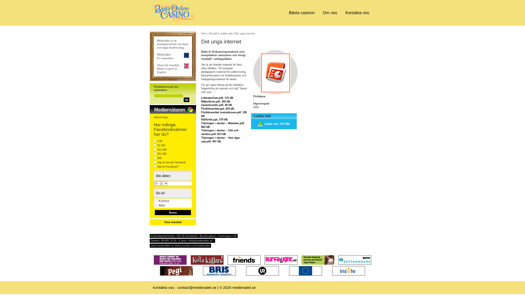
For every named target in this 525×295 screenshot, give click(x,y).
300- (159, 158)
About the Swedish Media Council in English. (168, 69)
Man (162, 205)
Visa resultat (173, 222)
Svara (173, 212)
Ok (186, 99)
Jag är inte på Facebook (171, 162)
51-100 (161, 145)
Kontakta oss (357, 12)
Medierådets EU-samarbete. (165, 56)
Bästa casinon (302, 12)
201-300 (162, 153)
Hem (204, 33)
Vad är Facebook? (168, 166)
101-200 (162, 149)
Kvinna (164, 201)
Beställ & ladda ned (220, 33)
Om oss (330, 12)
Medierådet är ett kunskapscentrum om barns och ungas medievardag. (172, 44)
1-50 (159, 141)
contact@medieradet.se (196, 288)
